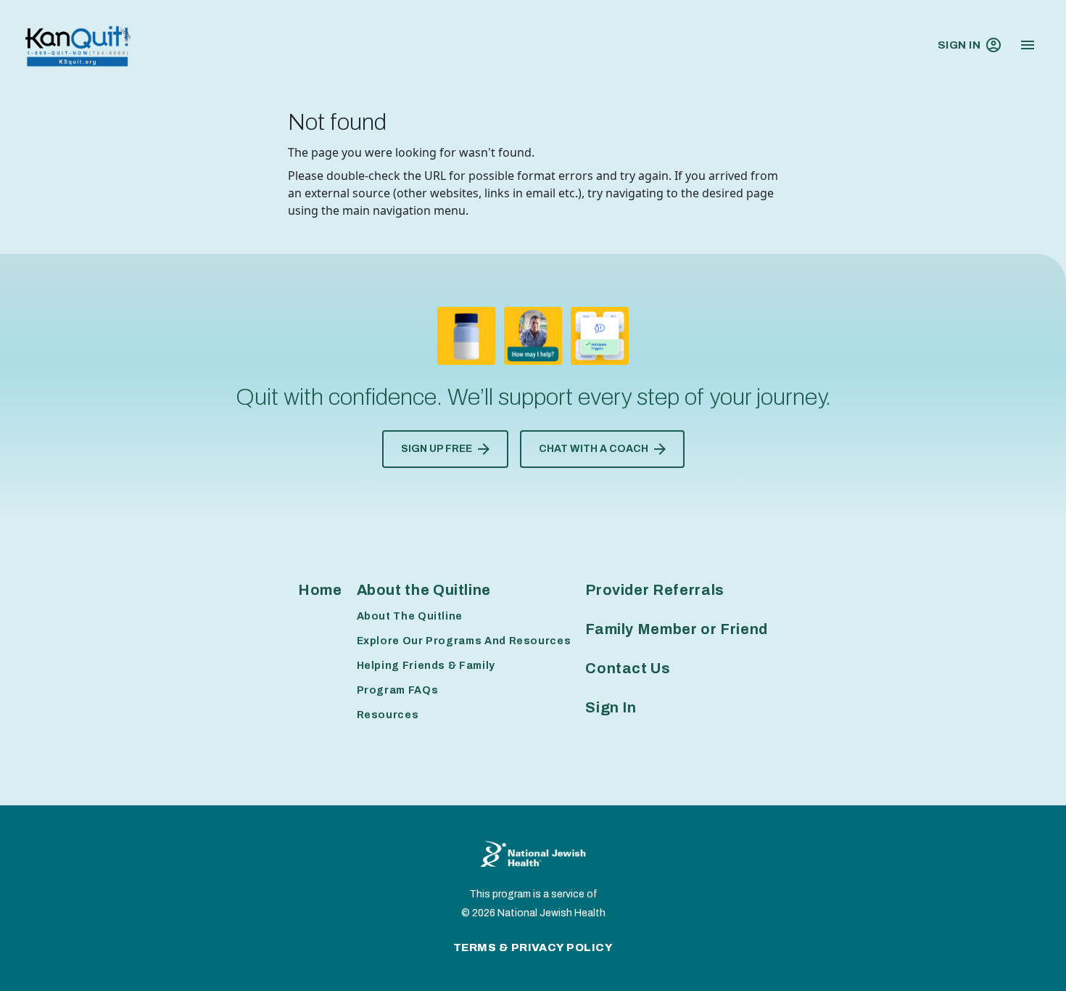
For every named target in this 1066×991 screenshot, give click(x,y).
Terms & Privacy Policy (533, 947)
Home (320, 590)
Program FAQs (398, 690)
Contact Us (627, 668)
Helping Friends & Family (426, 665)
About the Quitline (424, 590)
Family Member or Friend (676, 629)
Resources (388, 715)
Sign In (959, 45)
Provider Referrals (654, 590)
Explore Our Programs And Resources (464, 641)
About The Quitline (410, 616)
